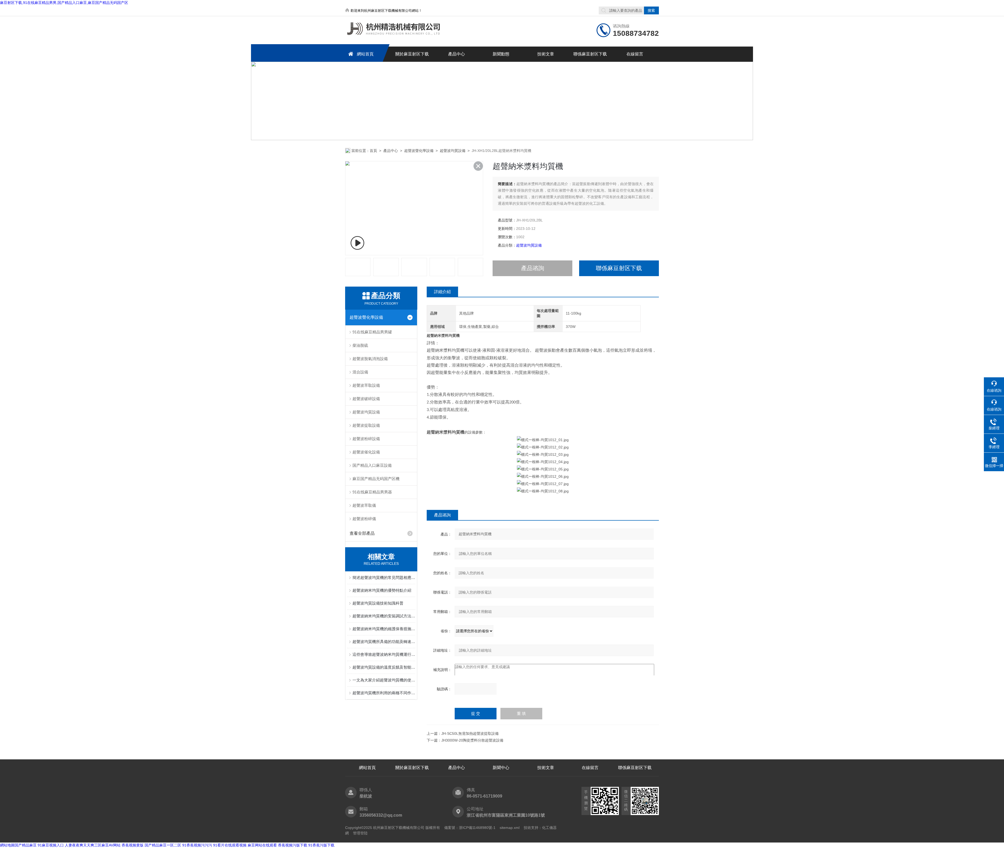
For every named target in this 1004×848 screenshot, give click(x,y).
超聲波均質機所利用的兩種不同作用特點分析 (383, 693)
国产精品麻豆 (26, 845)
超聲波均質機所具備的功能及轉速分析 (383, 641)
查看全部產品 (362, 533)
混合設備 (360, 372)
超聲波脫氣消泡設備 (370, 358)
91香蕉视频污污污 (197, 845)
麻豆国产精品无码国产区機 (376, 478)
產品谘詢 (532, 268)
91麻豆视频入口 (51, 845)
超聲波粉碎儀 (364, 518)
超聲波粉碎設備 (366, 438)
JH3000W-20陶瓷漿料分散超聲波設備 (472, 740)
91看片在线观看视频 (230, 845)
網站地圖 (7, 845)
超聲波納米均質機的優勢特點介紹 (381, 590)
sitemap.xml (510, 828)
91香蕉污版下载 (321, 845)
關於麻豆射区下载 (412, 54)
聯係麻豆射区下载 (590, 54)
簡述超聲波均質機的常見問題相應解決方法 (383, 577)
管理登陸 (360, 833)
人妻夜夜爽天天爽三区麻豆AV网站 (93, 845)
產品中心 (456, 54)
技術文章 (545, 54)
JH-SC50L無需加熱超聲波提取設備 (470, 733)
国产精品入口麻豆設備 (372, 465)
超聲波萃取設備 (366, 385)
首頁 (373, 151)
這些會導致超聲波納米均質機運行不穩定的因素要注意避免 (383, 654)
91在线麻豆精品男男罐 (372, 332)
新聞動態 (501, 54)
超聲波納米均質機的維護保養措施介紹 (383, 629)
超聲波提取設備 (366, 425)
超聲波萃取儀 (364, 505)
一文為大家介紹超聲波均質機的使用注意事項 (383, 680)
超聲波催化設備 (366, 452)
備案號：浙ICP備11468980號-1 (469, 828)
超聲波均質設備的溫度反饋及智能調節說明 (383, 667)
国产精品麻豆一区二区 (163, 845)
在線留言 (634, 54)
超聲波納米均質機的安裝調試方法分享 (383, 616)
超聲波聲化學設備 (418, 151)
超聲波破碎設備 (366, 398)
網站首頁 (365, 54)
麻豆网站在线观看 (262, 845)
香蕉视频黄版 (133, 845)
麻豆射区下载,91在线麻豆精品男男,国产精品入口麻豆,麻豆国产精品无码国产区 (64, 3)
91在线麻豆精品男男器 (372, 492)
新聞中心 (501, 767)
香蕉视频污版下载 (292, 845)
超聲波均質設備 (452, 151)
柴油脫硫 (360, 345)
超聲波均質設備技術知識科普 (377, 603)
